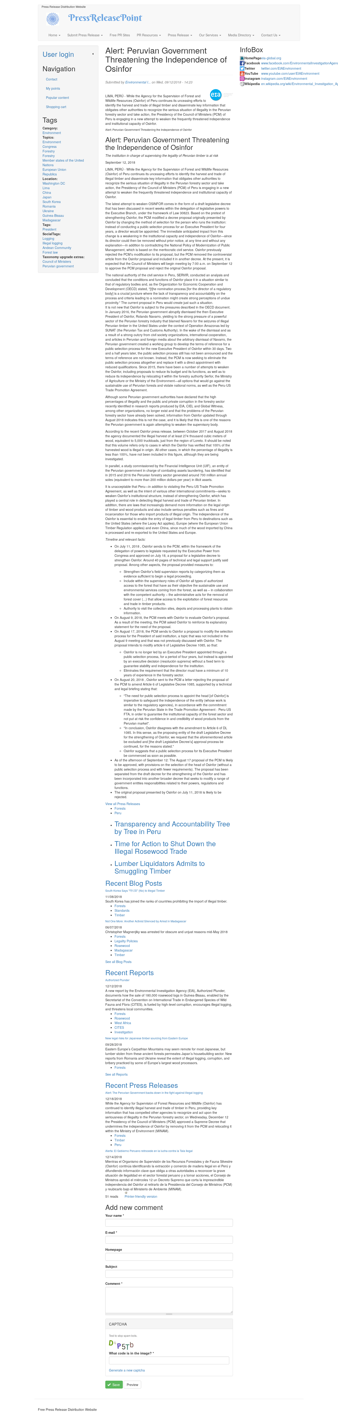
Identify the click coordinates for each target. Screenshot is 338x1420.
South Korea (52, 201)
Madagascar (52, 220)
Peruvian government (58, 266)
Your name (114, 1215)
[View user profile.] (221, 95)
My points (53, 88)
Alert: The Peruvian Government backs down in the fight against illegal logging (154, 1092)
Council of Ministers (57, 261)
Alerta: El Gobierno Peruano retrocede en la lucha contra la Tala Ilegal (149, 1151)
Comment (113, 1283)
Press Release (179, 35)
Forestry (49, 151)
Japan (47, 197)
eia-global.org (271, 58)
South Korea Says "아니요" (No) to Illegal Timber (135, 890)
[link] (68, 54)
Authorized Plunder (117, 980)
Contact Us (269, 35)
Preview (132, 1384)
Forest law (50, 252)
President (49, 229)
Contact (51, 79)
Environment (52, 132)
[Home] (57, 18)
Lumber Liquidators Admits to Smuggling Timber (160, 867)
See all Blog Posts (118, 961)
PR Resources (148, 35)
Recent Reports (129, 972)
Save (116, 1384)
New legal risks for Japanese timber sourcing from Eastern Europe (146, 1038)
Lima (46, 188)
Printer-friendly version (141, 1196)
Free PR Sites (120, 35)
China (47, 192)
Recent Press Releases (141, 1085)
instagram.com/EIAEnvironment (284, 78)
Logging (48, 238)
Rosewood (122, 945)
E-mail (111, 1232)
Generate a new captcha (127, 1370)
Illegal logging (53, 243)
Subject (111, 1266)
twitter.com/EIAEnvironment (281, 68)
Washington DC (54, 183)
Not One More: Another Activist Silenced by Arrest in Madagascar (145, 921)
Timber (120, 915)
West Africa (123, 1022)
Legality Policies (126, 941)
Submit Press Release (83, 35)
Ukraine (48, 211)
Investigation (124, 1032)
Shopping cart (56, 106)
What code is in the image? (131, 1353)
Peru (118, 813)
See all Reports (116, 1074)
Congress (50, 146)
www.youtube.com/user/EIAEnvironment (290, 73)
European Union (54, 169)
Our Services (209, 35)
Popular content (57, 97)
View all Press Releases (122, 803)
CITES (119, 1027)
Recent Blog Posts (133, 883)
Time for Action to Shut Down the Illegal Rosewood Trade (165, 847)
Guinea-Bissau (53, 215)
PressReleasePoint (105, 19)
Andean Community (57, 247)
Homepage (113, 1249)
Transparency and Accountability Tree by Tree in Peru (172, 827)
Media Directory (240, 35)
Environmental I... (138, 82)
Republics (50, 174)
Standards (122, 910)
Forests (120, 808)
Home (53, 35)
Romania (49, 206)
